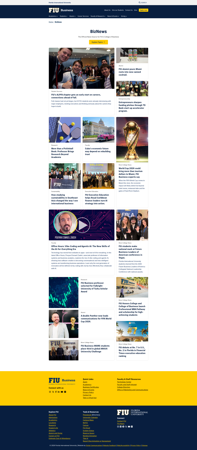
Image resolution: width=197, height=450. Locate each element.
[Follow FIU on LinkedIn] (121, 426)
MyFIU (85, 423)
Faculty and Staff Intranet (127, 385)
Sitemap (145, 445)
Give (135, 10)
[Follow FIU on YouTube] (129, 426)
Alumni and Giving (55, 433)
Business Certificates (91, 387)
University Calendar (90, 417)
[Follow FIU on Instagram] (118, 426)
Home (51, 22)
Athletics (52, 431)
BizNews (58, 22)
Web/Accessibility (123, 445)
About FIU (52, 415)
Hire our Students (118, 10)
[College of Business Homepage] (61, 10)
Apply (85, 382)
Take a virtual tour (90, 398)
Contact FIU (121, 421)
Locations (52, 423)
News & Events (88, 390)
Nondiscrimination (90, 436)
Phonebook (87, 415)
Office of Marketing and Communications (132, 390)
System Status (88, 431)
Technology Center (124, 382)
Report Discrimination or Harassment (97, 441)
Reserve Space (88, 433)
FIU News (120, 424)
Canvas (85, 425)
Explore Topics (97, 42)
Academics (87, 385)
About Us (107, 10)
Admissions (53, 417)
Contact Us (129, 10)
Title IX (85, 438)
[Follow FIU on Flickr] (132, 426)
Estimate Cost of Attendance (59, 438)
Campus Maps (88, 420)
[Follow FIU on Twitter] (126, 426)
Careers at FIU (54, 436)
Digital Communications (94, 445)
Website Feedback (109, 445)
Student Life (53, 428)
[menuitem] (53, 16)
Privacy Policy (88, 392)
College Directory (123, 387)
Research (52, 425)
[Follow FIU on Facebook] (123, 426)
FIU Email (86, 428)
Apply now (143, 10)
